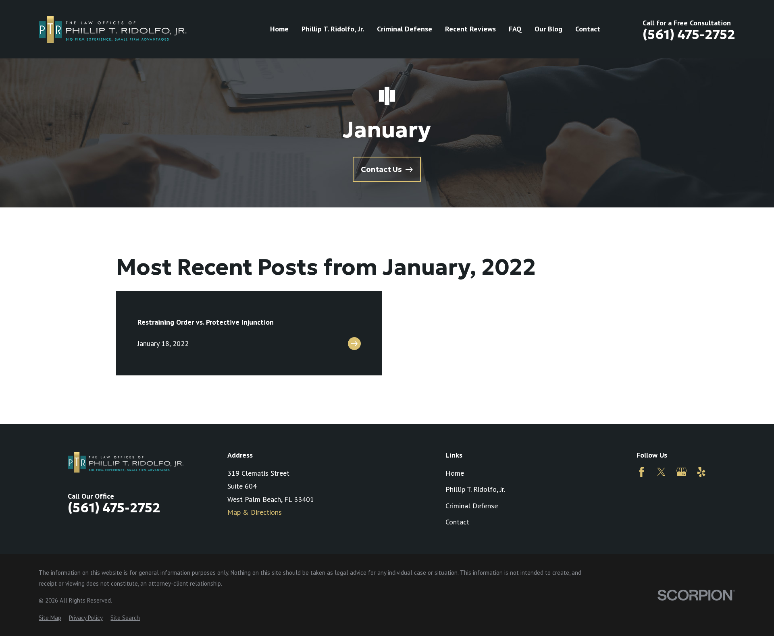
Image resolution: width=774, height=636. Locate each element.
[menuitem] (50, 617)
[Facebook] (642, 472)
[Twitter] (661, 472)
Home (454, 473)
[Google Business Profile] (681, 472)
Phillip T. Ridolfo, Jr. (475, 489)
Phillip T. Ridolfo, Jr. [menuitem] (333, 28)
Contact (457, 521)
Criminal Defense (471, 505)
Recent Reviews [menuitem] (470, 28)
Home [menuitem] (279, 28)
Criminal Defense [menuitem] (404, 28)
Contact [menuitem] (587, 28)
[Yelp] (701, 472)
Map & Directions (254, 512)
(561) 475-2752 (689, 34)
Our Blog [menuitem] (548, 28)
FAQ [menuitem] (515, 28)
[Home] (113, 29)
